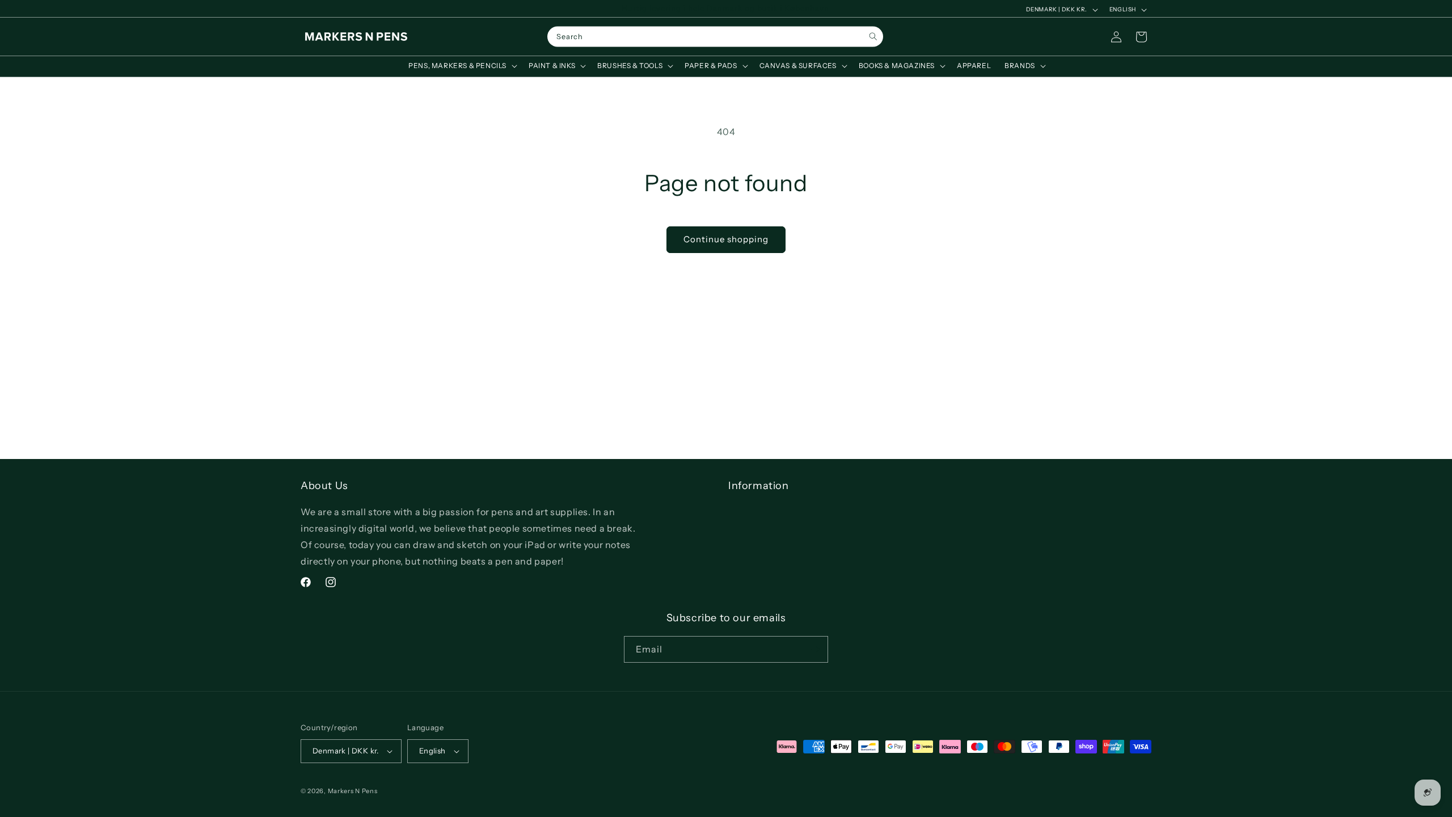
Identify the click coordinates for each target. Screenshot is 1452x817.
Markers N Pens (353, 791)
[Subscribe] (815, 649)
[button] (462, 65)
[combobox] (715, 37)
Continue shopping (726, 239)
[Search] (873, 37)
